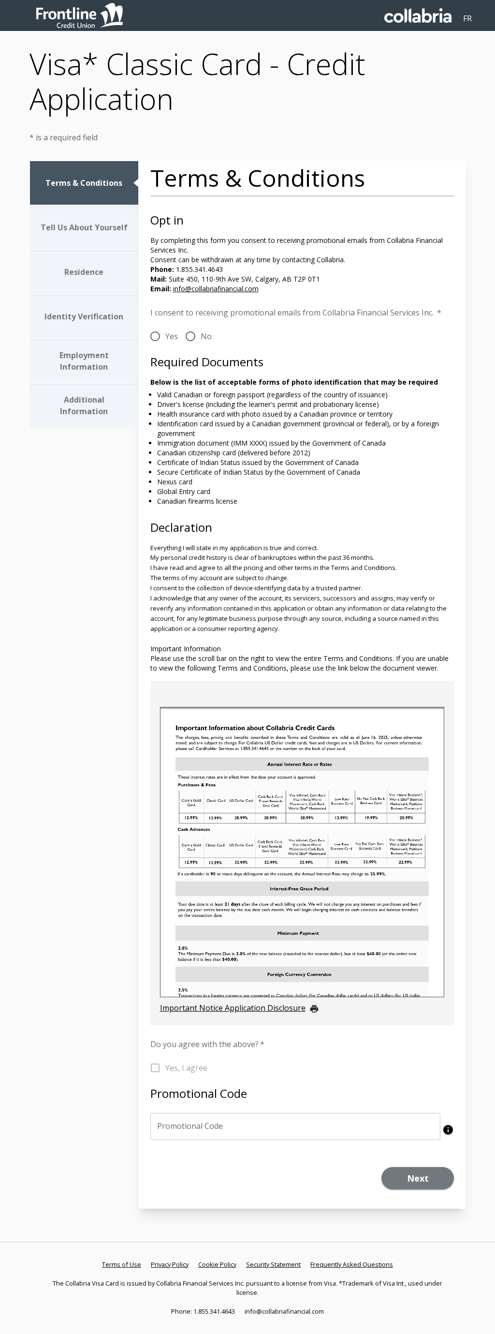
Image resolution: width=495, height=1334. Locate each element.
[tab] (84, 183)
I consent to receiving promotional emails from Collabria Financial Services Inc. (295, 312)
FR (467, 18)
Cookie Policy (217, 1264)
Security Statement (273, 1264)
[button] (448, 1130)
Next (418, 1178)
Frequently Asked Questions (351, 1264)
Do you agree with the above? (207, 1044)
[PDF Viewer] (302, 852)
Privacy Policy (170, 1264)
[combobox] (296, 1126)
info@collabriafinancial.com (216, 288)
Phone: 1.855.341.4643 (203, 1311)
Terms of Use (121, 1264)
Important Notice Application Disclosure (233, 1008)
